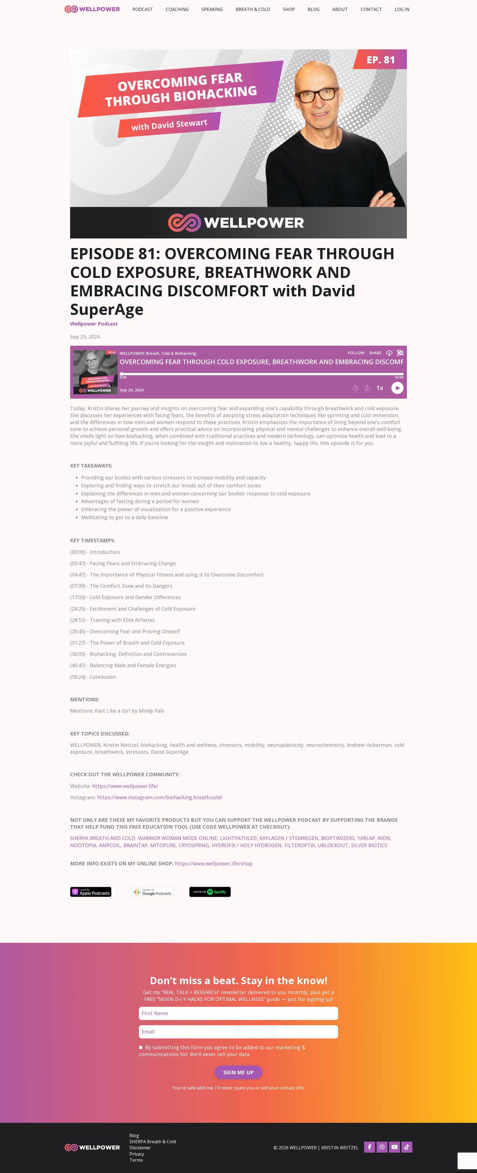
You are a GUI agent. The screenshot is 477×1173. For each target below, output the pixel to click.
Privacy (136, 1154)
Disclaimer (140, 1148)
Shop (289, 9)
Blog (314, 9)
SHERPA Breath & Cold (152, 1142)
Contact (371, 9)
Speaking (212, 9)
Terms (136, 1160)
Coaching (177, 9)
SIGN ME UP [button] (238, 1072)
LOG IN (402, 9)
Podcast (142, 9)
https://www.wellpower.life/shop (214, 863)
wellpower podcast (94, 323)
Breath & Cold (253, 9)
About (340, 9)
